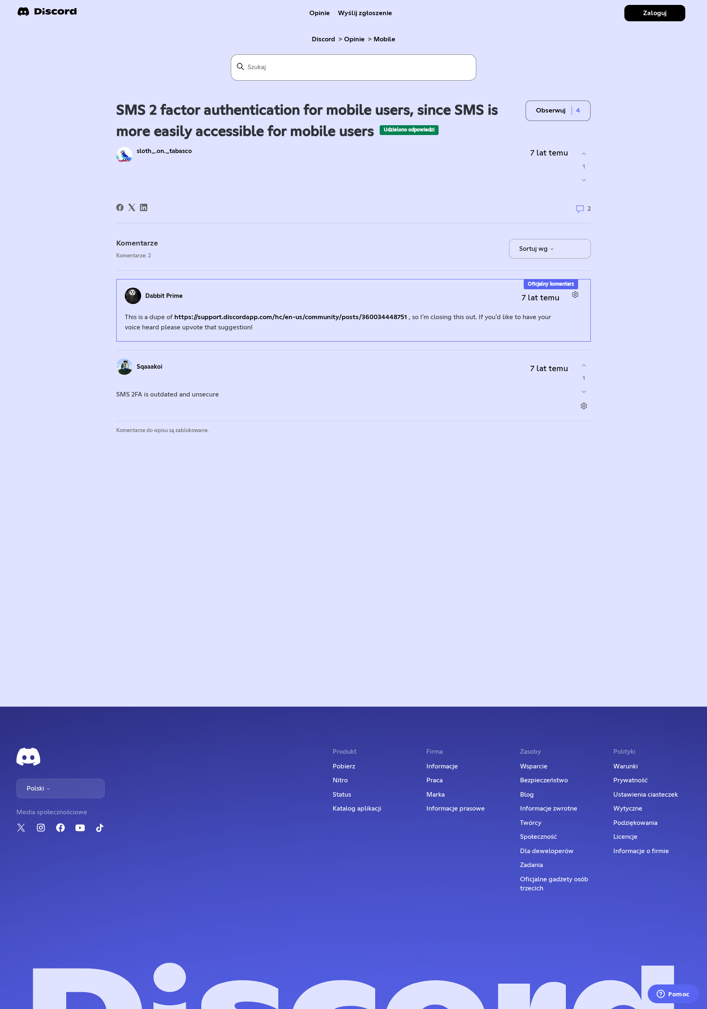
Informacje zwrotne (548, 808)
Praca (434, 780)
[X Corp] (131, 207)
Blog (527, 794)
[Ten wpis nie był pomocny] (583, 180)
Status (342, 794)
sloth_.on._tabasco (164, 151)
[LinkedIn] (143, 207)
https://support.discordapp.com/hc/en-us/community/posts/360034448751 (290, 317)
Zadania (531, 865)
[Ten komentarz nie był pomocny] (583, 391)
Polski (36, 788)
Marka (435, 794)
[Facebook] (120, 207)
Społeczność (538, 836)
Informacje (442, 766)
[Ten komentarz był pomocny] (583, 365)
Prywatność (630, 780)
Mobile (384, 39)
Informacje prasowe (455, 808)
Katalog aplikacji (357, 808)
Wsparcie (533, 766)
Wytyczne (627, 808)
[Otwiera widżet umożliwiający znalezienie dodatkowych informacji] (673, 994)
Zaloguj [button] (654, 13)
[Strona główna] (47, 14)
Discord (323, 39)
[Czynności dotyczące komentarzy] (575, 295)
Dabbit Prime (163, 296)
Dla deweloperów (547, 851)
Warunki (625, 766)
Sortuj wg (534, 248)
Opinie (319, 13)
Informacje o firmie (641, 851)
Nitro (340, 780)
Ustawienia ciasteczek (645, 794)
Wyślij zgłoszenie (365, 13)
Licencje (625, 836)
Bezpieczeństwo (544, 780)
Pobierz (344, 766)
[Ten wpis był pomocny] (583, 154)
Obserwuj (550, 110)
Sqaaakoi (149, 367)
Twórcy (530, 823)
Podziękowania (635, 823)
